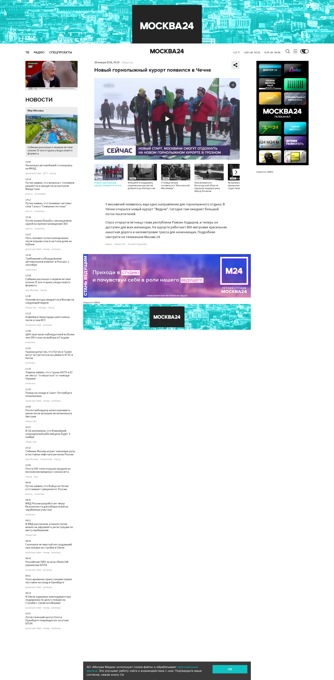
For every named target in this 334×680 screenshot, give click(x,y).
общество (31, 307)
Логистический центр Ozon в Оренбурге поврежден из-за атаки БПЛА (47, 620)
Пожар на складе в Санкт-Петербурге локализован (48, 394)
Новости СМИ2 (91, 302)
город (52, 173)
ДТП (45, 173)
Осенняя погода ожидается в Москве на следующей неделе (49, 301)
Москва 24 (167, 51)
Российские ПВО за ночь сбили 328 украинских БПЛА (46, 563)
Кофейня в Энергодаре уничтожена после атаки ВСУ (47, 318)
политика (39, 211)
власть (29, 194)
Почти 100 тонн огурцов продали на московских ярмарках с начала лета (47, 470)
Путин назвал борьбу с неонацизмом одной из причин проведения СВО (48, 222)
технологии (46, 459)
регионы (56, 249)
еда (36, 476)
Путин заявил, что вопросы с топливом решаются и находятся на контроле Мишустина (49, 186)
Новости (39, 100)
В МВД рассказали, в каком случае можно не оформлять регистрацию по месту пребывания (49, 527)
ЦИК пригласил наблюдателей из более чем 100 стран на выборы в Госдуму (49, 336)
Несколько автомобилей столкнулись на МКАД (48, 166)
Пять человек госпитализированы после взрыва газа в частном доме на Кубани (48, 241)
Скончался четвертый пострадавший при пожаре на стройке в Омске (48, 546)
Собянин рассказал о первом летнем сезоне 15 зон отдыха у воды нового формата (50, 150)
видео (108, 244)
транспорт (31, 270)
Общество (127, 62)
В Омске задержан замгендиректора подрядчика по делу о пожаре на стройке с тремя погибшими (48, 600)
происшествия (33, 173)
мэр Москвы (31, 290)
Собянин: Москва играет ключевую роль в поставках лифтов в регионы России (50, 452)
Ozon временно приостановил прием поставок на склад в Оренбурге (48, 580)
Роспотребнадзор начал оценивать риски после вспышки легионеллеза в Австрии (48, 413)
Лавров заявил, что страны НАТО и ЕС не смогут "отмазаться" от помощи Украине (49, 375)
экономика (40, 194)
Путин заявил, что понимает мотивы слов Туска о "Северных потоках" (48, 204)
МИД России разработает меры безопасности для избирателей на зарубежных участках (46, 507)
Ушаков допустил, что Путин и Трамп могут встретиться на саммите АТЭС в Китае (49, 355)
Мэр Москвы (35, 110)
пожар (46, 249)
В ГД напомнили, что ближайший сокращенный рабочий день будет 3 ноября (47, 434)
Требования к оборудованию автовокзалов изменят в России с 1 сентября (47, 262)
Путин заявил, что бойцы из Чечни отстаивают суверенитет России (47, 487)
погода (42, 307)
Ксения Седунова (137, 244)
